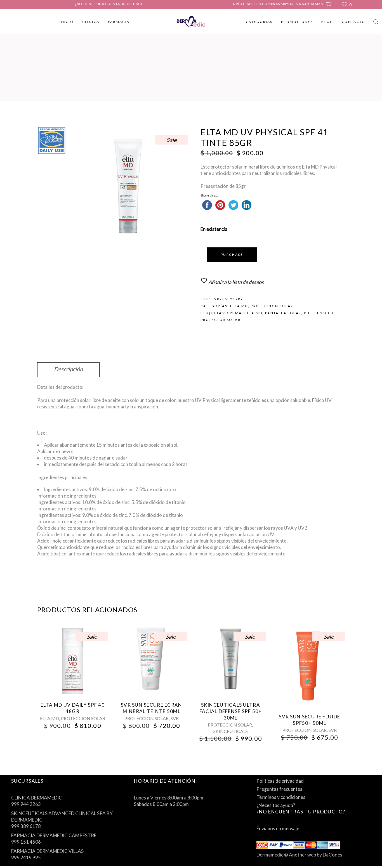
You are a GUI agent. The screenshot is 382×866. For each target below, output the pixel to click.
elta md (253, 313)
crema (234, 313)
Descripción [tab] (68, 369)
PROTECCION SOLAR (272, 306)
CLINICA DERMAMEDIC (36, 798)
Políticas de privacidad (280, 781)
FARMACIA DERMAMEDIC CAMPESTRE (53, 835)
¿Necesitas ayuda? (275, 805)
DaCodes (332, 855)
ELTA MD (239, 306)
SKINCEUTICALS (230, 731)
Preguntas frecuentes (279, 789)
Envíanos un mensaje (277, 828)
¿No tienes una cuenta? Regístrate (109, 4)
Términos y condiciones (280, 797)
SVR (175, 718)
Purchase (232, 254)
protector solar (220, 320)
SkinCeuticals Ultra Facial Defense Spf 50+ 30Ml (230, 711)
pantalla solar (283, 313)
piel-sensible (319, 313)
